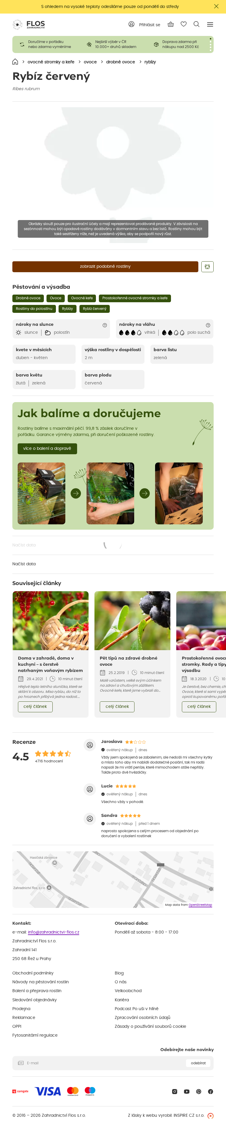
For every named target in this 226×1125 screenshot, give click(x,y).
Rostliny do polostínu (34, 308)
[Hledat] (196, 24)
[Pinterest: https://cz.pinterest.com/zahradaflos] (199, 1092)
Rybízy (67, 308)
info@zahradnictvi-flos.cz (53, 932)
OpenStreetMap (200, 904)
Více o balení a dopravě (47, 449)
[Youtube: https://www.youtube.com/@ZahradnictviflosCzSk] (187, 1092)
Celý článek (35, 707)
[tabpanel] (45, 44)
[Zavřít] (216, 6)
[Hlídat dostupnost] (207, 266)
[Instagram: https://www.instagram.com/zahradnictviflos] (175, 1092)
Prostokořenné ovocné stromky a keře (134, 298)
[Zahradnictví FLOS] (28, 24)
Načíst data (67, 546)
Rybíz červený (95, 308)
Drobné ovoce (28, 298)
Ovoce (55, 298)
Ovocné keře (82, 298)
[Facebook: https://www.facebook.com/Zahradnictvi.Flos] (211, 1092)
